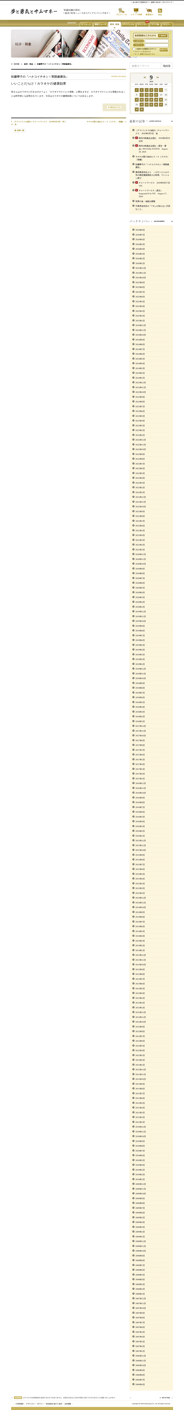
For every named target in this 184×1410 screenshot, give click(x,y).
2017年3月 (140, 769)
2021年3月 (140, 540)
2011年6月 (140, 1098)
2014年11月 (140, 903)
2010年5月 (140, 1160)
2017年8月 (140, 745)
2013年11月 (140, 960)
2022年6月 (140, 468)
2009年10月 (140, 1194)
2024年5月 (140, 359)
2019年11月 (140, 616)
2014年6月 (140, 926)
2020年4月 (140, 592)
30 (141, 109)
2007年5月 (140, 1332)
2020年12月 (140, 554)
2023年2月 (140, 430)
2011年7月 (140, 1093)
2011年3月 (140, 1113)
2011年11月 (140, 1074)
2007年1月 (140, 1351)
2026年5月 (140, 244)
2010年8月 (140, 1146)
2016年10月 (140, 793)
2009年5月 (140, 1217)
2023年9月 (140, 397)
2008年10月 (140, 1251)
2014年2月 (140, 945)
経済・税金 (28, 64)
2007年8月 (140, 1318)
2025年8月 (140, 287)
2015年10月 (140, 850)
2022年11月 (140, 445)
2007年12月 (140, 1298)
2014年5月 (140, 931)
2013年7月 (140, 979)
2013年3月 (140, 998)
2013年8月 (140, 974)
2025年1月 (140, 321)
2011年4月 (140, 1108)
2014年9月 (140, 912)
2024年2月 (140, 373)
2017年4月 (140, 764)
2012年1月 (140, 1065)
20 (161, 100)
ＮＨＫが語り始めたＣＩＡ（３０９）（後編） (105, 122)
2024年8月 (140, 344)
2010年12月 (140, 1127)
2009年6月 (140, 1213)
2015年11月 (140, 845)
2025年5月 (140, 301)
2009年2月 (140, 1232)
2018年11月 (140, 674)
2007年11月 (140, 1303)
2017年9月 (140, 740)
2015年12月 (140, 840)
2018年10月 (140, 678)
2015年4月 (140, 879)
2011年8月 (140, 1089)
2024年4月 (140, 363)
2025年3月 (140, 311)
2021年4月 (140, 535)
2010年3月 (140, 1170)
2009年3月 (140, 1227)
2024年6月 (140, 354)
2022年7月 (140, 464)
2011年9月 (140, 1084)
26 (156, 104)
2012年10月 (140, 1022)
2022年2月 (140, 487)
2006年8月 (140, 1375)
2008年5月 (140, 1275)
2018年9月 (140, 683)
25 (151, 104)
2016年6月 (140, 812)
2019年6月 (140, 640)
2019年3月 (140, 655)
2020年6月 (140, 583)
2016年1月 (140, 836)
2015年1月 (140, 893)
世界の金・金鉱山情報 (145, 201)
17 (147, 100)
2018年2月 (140, 716)
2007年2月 (140, 1346)
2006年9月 (140, 1370)
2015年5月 (140, 874)
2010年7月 (140, 1151)
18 (151, 100)
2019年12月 (140, 611)
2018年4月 (140, 707)
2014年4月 (140, 936)
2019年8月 (140, 631)
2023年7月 (140, 406)
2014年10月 (140, 907)
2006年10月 (140, 1365)
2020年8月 (140, 573)
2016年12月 (140, 783)
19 (156, 100)
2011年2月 (140, 1117)
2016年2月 (140, 831)
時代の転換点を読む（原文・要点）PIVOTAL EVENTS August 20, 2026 (153, 149)
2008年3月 (140, 1284)
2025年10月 (140, 278)
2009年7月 (140, 1208)
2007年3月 (140, 1342)
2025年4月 (140, 306)
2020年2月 (140, 602)
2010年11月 (140, 1132)
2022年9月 (140, 454)
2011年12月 (140, 1069)
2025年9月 (140, 282)
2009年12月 (140, 1184)
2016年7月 (140, 807)
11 (151, 95)
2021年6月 (140, 526)
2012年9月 (140, 1027)
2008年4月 (140, 1279)
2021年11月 (140, 502)
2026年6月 (140, 239)
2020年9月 (140, 569)
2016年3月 (140, 826)
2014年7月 (140, 922)
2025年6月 (140, 297)
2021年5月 (140, 530)
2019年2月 (140, 659)
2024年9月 (140, 340)
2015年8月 (140, 860)
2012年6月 (140, 1041)
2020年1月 (140, 607)
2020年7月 (140, 578)
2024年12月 (140, 325)
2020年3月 (140, 597)
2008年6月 (140, 1270)
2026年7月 (140, 235)
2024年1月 (140, 378)
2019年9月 (140, 626)
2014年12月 (140, 898)
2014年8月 (140, 917)
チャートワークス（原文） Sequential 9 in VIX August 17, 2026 (153, 193)
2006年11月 (140, 1361)
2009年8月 (140, 1203)
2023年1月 (140, 435)
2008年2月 (140, 1289)
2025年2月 (140, 316)
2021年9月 (140, 511)
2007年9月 (140, 1313)
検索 (168, 66)
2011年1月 (140, 1122)
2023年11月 (140, 387)
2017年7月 (140, 750)
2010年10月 (140, 1136)
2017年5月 (140, 759)
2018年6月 (140, 697)
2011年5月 (140, 1103)
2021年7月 (140, 521)
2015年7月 (140, 864)
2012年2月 (140, 1060)
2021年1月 (140, 550)
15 (137, 100)
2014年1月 (140, 950)
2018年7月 (140, 693)
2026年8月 (140, 230)
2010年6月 (140, 1155)
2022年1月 (140, 492)
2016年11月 (140, 788)
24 (147, 104)
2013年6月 (140, 984)
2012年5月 (140, 1046)
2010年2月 (140, 1174)
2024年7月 (140, 349)
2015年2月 (140, 888)
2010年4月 (140, 1165)
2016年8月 (140, 802)
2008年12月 (140, 1241)
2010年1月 (140, 1179)
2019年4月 (140, 650)
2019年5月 (140, 645)
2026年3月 (140, 254)
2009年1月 (140, 1237)
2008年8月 (140, 1260)
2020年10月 (140, 564)
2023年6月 (140, 411)
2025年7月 (140, 292)
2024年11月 (140, 330)
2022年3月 (140, 483)
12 (156, 95)
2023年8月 (140, 402)
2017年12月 (140, 726)
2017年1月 (140, 779)
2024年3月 (140, 368)
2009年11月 (140, 1189)
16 (141, 100)
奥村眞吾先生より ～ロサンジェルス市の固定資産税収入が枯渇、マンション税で (152, 175)
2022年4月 (140, 478)
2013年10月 (140, 965)
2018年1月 (140, 721)
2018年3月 (140, 712)
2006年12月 (140, 1356)
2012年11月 (140, 1017)
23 (141, 104)
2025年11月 (140, 273)
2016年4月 (140, 821)
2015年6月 (140, 869)
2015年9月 (140, 855)
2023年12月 (140, 382)
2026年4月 (140, 249)
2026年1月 (140, 263)
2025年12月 (140, 268)
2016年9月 (140, 798)
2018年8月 (140, 688)
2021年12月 (140, 497)
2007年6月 (140, 1327)
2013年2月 (140, 1003)
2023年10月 (140, 392)
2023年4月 (140, 421)
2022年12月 (140, 440)
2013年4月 (140, 993)
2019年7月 (140, 635)
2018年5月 (140, 702)
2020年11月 (140, 559)
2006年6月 (140, 1384)
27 (161, 104)
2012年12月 (140, 1012)
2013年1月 (140, 1008)
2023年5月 (140, 416)
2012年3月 (140, 1055)
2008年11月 (140, 1246)
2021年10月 (140, 507)
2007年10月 (140, 1308)
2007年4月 (140, 1337)
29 (137, 109)
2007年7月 (140, 1322)
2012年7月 (140, 1036)
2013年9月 (140, 969)
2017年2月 (140, 774)
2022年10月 (140, 449)
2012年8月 (140, 1031)
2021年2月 (140, 545)
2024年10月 (140, 335)
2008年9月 (140, 1256)
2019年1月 (140, 664)
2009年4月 (140, 1222)
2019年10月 (140, 621)
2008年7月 (140, 1265)
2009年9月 (140, 1198)
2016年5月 (140, 817)
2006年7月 (140, 1380)
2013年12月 (140, 955)
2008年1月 (140, 1294)
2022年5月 (140, 473)
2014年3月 (140, 941)
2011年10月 (140, 1079)
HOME (17, 64)
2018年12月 (140, 669)
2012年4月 (140, 1050)
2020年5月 (140, 588)
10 (147, 95)
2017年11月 (140, 731)
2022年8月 (140, 459)
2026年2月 (140, 258)
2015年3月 (140, 884)
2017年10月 (140, 736)
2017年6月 (140, 755)
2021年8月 (140, 516)
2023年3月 (140, 426)
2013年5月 (140, 988)
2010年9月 (140, 1141)
